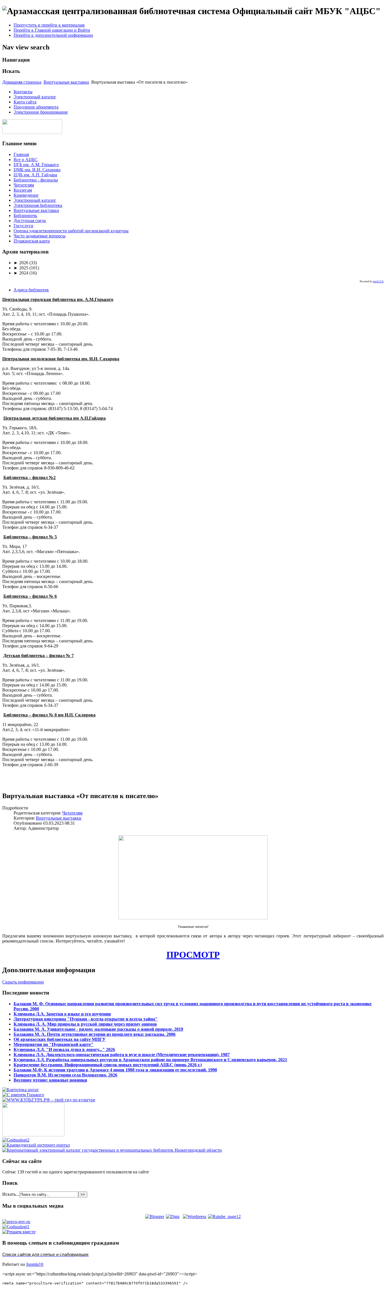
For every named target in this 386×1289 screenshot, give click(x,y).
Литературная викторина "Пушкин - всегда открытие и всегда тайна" (86, 1019)
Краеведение (26, 195)
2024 (21, 272)
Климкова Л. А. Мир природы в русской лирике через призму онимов (85, 1024)
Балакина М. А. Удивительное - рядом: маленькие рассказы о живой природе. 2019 (98, 1029)
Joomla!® (35, 1264)
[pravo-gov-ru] (16, 1221)
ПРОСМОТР (193, 955)
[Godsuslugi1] (15, 1226)
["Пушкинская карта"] (33, 1134)
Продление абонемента (36, 107)
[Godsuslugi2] (15, 1140)
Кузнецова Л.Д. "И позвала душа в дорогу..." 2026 (64, 1049)
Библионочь (25, 215)
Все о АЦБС (26, 159)
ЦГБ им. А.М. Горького (36, 164)
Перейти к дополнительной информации (53, 35)
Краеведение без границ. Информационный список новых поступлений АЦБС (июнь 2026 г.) (108, 1064)
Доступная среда (30, 220)
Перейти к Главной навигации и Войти (52, 30)
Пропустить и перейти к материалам (49, 25)
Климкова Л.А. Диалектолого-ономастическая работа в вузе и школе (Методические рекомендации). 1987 (122, 1054)
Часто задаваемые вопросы (40, 235)
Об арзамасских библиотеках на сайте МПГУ (60, 1039)
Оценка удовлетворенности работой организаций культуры (71, 230)
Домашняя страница (21, 82)
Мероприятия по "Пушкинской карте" (54, 1044)
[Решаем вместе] (19, 1231)
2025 (21, 267)
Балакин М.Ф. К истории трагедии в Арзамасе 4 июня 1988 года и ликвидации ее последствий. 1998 (115, 1069)
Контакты (23, 91)
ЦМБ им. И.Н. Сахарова (37, 169)
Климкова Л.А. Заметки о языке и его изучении (62, 1013)
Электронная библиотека (38, 205)
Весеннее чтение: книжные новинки (50, 1080)
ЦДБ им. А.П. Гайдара (35, 174)
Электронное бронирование (41, 112)
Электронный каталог (35, 96)
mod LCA (378, 281)
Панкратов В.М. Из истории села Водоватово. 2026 (65, 1075)
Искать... (10, 1194)
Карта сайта (25, 101)
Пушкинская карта (32, 241)
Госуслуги (23, 225)
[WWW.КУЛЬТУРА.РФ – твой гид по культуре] (48, 1099)
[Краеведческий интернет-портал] (36, 1145)
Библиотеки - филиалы (36, 179)
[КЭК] (112, 1150)
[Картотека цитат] (20, 1089)
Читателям (24, 185)
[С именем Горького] (23, 1094)
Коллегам (23, 190)
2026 (21, 262)
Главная (21, 154)
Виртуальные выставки (66, 82)
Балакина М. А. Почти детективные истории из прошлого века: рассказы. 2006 (94, 1034)
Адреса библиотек (31, 289)
